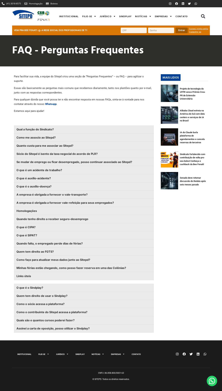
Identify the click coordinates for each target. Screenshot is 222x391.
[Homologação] (25, 3)
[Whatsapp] (196, 3)
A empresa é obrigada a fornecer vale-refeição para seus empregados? (65, 202)
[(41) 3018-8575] (3, 3)
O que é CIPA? (26, 227)
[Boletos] (47, 3)
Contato (182, 16)
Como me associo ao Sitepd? (36, 137)
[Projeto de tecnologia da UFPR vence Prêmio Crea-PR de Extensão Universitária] (169, 93)
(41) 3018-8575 (13, 3)
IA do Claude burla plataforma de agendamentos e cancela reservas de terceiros (192, 137)
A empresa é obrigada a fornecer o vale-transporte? (52, 194)
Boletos (54, 3)
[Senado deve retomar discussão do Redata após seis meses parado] (169, 180)
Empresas (161, 16)
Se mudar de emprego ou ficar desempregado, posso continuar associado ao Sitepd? (74, 162)
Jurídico (106, 16)
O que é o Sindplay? (29, 287)
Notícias (141, 16)
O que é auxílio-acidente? (33, 178)
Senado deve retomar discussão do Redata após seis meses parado (193, 181)
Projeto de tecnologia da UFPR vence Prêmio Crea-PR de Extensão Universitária (192, 93)
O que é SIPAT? (26, 235)
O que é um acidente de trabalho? (39, 170)
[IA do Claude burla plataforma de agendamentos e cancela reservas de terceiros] (169, 137)
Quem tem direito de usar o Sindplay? (41, 296)
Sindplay (125, 16)
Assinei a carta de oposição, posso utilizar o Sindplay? (53, 328)
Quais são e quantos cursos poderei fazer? (45, 320)
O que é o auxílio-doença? (34, 186)
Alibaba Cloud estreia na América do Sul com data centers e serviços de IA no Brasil (192, 115)
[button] (203, 16)
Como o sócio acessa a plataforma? (40, 304)
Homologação (35, 3)
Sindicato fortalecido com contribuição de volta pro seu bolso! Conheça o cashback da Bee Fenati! (192, 159)
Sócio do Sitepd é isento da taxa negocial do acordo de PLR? (57, 154)
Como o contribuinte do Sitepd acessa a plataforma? (51, 312)
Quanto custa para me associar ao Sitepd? (44, 145)
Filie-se (87, 16)
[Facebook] (176, 3)
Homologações (26, 211)
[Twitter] (189, 3)
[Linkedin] (183, 3)
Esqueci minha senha (198, 28)
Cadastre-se (195, 32)
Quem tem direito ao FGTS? (35, 251)
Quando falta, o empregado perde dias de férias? (49, 243)
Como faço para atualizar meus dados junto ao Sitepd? (53, 259)
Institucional (69, 16)
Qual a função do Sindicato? (35, 129)
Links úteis (23, 276)
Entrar (181, 30)
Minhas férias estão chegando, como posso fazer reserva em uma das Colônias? (71, 268)
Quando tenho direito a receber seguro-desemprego (52, 219)
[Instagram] (170, 3)
